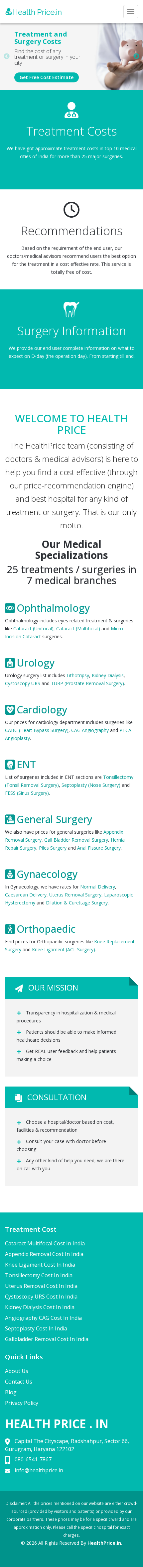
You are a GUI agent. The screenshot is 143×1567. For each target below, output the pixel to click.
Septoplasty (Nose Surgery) (91, 785)
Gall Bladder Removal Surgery (76, 840)
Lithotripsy (78, 675)
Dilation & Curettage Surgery (77, 902)
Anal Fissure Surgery (99, 848)
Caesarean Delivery (26, 894)
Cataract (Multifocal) (78, 628)
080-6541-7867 (33, 1459)
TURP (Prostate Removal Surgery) (87, 683)
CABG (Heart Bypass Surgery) (37, 730)
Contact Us (18, 1381)
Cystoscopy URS (22, 683)
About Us (16, 1371)
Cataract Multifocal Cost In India (45, 1243)
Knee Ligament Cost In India (40, 1264)
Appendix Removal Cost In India (44, 1254)
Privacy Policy (21, 1403)
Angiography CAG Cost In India (43, 1317)
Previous (6, 56)
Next (136, 56)
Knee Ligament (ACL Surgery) (63, 949)
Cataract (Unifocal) (33, 628)
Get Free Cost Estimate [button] (46, 77)
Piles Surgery (53, 848)
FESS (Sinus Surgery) (27, 793)
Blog (11, 1392)
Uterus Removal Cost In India (41, 1286)
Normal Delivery (97, 887)
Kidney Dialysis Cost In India (39, 1307)
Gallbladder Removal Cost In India (46, 1339)
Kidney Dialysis (108, 675)
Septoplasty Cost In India (36, 1328)
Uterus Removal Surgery (75, 894)
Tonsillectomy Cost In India (38, 1275)
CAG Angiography (90, 730)
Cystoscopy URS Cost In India (41, 1296)
